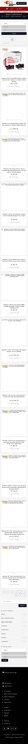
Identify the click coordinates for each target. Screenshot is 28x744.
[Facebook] (8, 728)
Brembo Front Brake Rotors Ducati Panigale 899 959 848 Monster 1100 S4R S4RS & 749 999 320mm (14, 170)
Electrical (4, 626)
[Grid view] (12, 39)
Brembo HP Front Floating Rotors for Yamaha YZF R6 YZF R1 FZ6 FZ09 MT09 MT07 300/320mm (14, 578)
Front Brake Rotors (22, 210)
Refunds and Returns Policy (18, 734)
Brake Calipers (9, 74)
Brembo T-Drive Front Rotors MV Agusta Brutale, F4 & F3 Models (14, 350)
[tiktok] (15, 728)
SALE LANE (22, 3)
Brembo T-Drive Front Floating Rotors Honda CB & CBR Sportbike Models (14, 395)
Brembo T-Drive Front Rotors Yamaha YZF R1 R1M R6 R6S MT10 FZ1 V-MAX (14, 214)
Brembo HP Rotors (16, 165)
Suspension (4, 641)
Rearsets (3, 637)
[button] (20, 49)
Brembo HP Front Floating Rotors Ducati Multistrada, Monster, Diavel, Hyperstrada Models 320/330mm (14, 532)
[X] (4, 728)
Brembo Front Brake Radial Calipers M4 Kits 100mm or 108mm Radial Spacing (14, 124)
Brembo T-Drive (14, 210)
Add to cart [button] (15, 177)
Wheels (3, 614)
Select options (14, 86)
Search (22, 605)
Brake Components (17, 74)
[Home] (2, 16)
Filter (14, 33)
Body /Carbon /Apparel (7, 618)
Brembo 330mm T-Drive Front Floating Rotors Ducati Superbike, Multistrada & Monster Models (14, 487)
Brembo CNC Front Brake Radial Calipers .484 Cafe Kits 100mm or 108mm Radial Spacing (14, 80)
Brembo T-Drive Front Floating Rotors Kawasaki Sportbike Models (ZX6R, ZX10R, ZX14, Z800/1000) (14, 442)
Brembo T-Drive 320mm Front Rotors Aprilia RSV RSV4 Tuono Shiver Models (14, 260)
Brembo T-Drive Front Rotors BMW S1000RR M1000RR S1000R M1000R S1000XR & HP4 (14, 306)
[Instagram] (12, 728)
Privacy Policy (7, 734)
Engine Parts (5, 629)
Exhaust (3, 633)
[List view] (15, 39)
